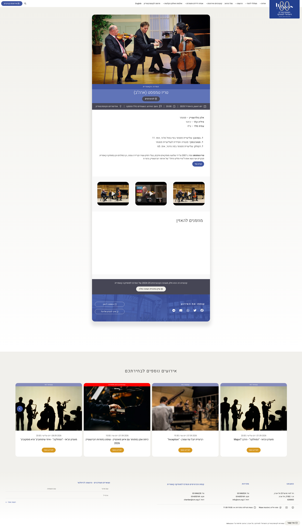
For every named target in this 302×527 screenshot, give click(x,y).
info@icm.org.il (239, 499)
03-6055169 (240, 496)
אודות (263, 3)
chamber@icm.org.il (192, 499)
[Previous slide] (282, 409)
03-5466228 (196, 493)
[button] (25, 3)
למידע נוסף (253, 450)
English (138, 3)
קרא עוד (198, 164)
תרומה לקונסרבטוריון (152, 3)
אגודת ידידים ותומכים (195, 3)
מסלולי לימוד (252, 3)
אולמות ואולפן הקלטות (173, 3)
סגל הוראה (228, 3)
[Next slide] (20, 409)
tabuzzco (229, 523)
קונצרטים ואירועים (215, 3)
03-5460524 (241, 493)
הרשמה (240, 3)
